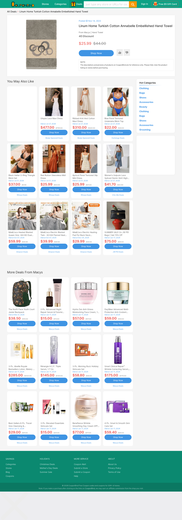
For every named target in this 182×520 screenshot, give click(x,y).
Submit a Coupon (82, 472)
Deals (79, 4)
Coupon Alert (80, 464)
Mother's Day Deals (49, 468)
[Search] (133, 4)
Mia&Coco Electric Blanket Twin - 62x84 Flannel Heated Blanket (54, 235)
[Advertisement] (22, 113)
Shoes (142, 97)
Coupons (10, 476)
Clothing (144, 88)
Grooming (144, 129)
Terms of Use (114, 472)
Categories (61, 4)
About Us (112, 464)
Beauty (143, 106)
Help (76, 476)
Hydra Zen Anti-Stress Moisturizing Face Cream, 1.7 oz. (86, 312)
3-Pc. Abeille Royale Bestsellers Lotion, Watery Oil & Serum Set (22, 369)
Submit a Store (81, 468)
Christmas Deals (47, 464)
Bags (142, 92)
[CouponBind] (25, 4)
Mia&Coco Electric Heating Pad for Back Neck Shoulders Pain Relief (85, 235)
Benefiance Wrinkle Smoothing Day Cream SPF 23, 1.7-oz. (85, 426)
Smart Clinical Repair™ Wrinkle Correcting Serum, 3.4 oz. (117, 369)
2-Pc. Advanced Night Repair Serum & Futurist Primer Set (51, 312)
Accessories (146, 102)
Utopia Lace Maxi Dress (52, 118)
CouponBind (90, 488)
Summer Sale (46, 472)
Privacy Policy (114, 468)
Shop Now (96, 53)
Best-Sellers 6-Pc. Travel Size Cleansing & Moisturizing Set (20, 426)
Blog (8, 472)
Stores (45, 4)
